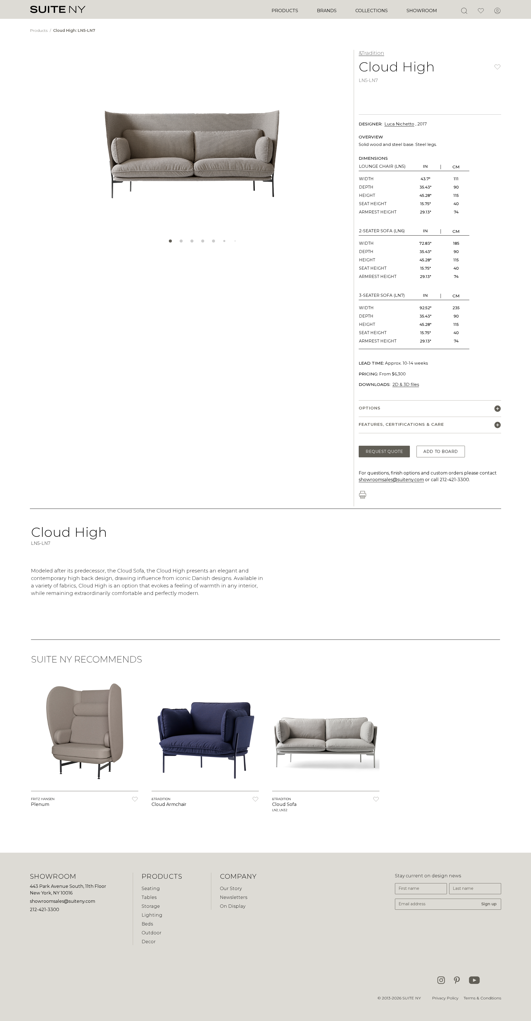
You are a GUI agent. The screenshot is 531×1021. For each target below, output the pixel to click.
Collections (371, 10)
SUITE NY (411, 998)
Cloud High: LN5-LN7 (74, 30)
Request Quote (384, 451)
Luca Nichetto (399, 124)
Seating (151, 888)
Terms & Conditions (482, 998)
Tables (149, 897)
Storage (151, 906)
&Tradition (371, 53)
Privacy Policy (445, 998)
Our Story (231, 888)
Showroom (422, 10)
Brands (327, 10)
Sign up (489, 903)
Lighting (152, 915)
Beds (147, 924)
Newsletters (233, 897)
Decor (149, 941)
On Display (232, 906)
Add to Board (440, 451)
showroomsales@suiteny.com (391, 479)
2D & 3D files (405, 384)
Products (285, 10)
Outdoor (152, 932)
